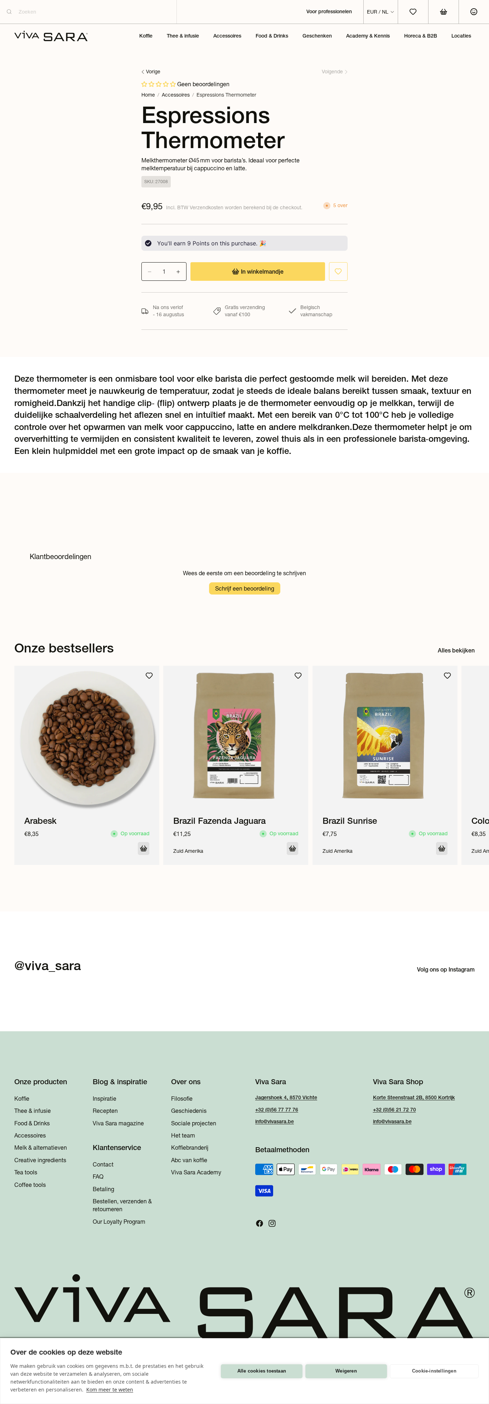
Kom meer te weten (109, 1389)
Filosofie (182, 1098)
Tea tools (25, 1172)
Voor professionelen (329, 11)
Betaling (103, 1189)
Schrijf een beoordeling (244, 588)
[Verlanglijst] (338, 271)
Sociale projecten (193, 1123)
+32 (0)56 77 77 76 (276, 1109)
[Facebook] (259, 1223)
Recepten (105, 1110)
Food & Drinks (32, 1123)
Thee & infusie (32, 1110)
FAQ (98, 1176)
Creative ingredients (40, 1160)
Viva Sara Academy (196, 1172)
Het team (183, 1135)
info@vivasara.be (274, 1121)
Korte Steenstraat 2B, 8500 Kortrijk (414, 1097)
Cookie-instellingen (434, 1371)
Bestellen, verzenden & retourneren (122, 1205)
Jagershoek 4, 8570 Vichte (286, 1097)
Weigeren (346, 1371)
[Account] (474, 12)
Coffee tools (30, 1184)
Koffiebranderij (189, 1147)
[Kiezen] (143, 848)
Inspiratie (104, 1098)
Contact (103, 1164)
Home (148, 95)
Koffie (21, 1098)
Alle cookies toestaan (261, 1371)
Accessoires (176, 95)
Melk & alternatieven (40, 1147)
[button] (159, 84)
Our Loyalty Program (119, 1221)
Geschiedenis (189, 1110)
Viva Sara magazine (118, 1123)
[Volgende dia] (467, 765)
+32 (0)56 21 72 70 (394, 1109)
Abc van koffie (189, 1160)
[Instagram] (272, 1223)
